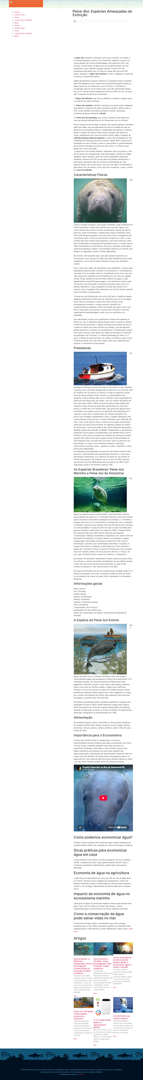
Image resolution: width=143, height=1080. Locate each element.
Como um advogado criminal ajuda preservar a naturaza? (83, 1015)
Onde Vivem (20, 15)
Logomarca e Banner (23, 20)
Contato (80, 1074)
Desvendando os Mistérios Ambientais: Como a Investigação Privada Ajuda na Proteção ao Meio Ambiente (83, 966)
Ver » (75, 996)
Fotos (17, 17)
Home (17, 12)
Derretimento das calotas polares (121, 1017)
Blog (16, 23)
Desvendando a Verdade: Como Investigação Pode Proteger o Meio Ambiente (102, 964)
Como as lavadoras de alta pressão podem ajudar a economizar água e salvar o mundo (122, 962)
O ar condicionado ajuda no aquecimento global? (102, 1023)
